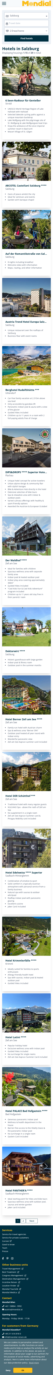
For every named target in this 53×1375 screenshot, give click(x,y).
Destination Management (14, 1279)
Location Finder (9, 1285)
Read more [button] (34, 1362)
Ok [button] (22, 1370)
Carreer (5, 1241)
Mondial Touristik (10, 1289)
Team (4, 1248)
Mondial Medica (9, 1292)
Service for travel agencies (14, 1234)
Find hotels (27, 38)
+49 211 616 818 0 (13, 1333)
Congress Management (13, 1275)
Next (31, 1220)
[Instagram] (12, 1258)
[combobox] (26, 15)
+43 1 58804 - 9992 (13, 1306)
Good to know (8, 1244)
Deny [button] (8, 1370)
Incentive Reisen (10, 1282)
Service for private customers (15, 1237)
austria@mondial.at (14, 1309)
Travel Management (11, 1268)
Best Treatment (9, 1272)
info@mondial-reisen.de (16, 1337)
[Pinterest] (7, 1258)
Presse (5, 1251)
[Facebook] (3, 1258)
